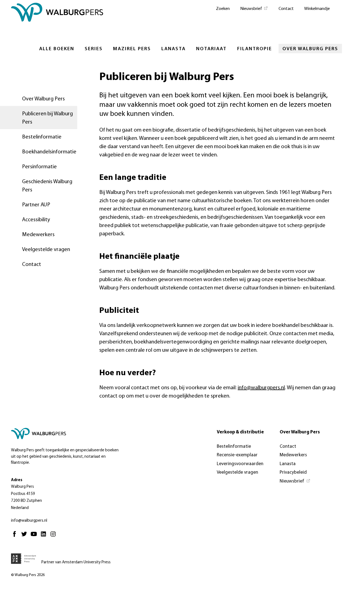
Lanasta (173, 49)
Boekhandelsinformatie (49, 152)
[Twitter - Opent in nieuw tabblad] (25, 536)
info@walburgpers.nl (261, 388)
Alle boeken (56, 49)
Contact (286, 9)
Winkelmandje (317, 9)
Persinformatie (39, 167)
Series (94, 49)
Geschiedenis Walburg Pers (47, 186)
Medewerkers (38, 235)
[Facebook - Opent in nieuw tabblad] (16, 536)
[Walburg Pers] (57, 14)
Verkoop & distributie (240, 432)
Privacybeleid (293, 472)
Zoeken (223, 9)
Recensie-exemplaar (237, 455)
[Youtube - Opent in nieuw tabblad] (35, 536)
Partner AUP (36, 205)
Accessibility (36, 220)
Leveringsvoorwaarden (240, 464)
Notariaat (211, 49)
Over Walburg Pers (310, 49)
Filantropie (254, 49)
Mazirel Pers (132, 49)
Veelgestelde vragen (46, 249)
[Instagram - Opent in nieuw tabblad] (54, 536)
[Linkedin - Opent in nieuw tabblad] (45, 536)
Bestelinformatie (41, 137)
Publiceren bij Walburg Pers (47, 118)
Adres (16, 480)
